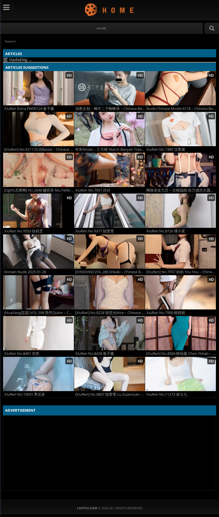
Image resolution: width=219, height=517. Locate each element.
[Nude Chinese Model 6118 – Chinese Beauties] (180, 88)
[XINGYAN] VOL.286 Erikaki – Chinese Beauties (110, 271)
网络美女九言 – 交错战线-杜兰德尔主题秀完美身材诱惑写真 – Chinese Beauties (181, 190)
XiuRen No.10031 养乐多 (24, 394)
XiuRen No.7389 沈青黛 (165, 149)
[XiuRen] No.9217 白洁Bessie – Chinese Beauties (39, 149)
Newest (10, 41)
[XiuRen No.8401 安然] (38, 333)
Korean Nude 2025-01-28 (25, 271)
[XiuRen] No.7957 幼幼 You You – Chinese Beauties (181, 271)
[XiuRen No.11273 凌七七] (180, 374)
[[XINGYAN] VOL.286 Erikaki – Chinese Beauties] (109, 251)
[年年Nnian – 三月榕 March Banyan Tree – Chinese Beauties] (109, 129)
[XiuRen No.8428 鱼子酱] (109, 333)
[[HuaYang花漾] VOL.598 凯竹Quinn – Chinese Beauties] (38, 292)
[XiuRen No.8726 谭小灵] (180, 211)
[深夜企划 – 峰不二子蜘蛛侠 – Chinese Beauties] (109, 88)
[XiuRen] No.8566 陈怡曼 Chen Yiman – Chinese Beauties (181, 353)
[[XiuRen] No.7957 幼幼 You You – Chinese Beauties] (180, 251)
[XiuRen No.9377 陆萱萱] (109, 211)
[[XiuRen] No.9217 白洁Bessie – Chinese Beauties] (38, 129)
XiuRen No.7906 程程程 (165, 312)
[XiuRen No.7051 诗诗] (109, 170)
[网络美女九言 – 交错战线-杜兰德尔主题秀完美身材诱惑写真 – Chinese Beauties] (180, 170)
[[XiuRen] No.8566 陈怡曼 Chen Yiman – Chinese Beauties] (180, 333)
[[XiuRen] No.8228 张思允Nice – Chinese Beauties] (109, 292)
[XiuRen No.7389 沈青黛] (180, 129)
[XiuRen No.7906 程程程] (180, 292)
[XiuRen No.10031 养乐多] (38, 374)
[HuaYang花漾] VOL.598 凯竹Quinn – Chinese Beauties (39, 312)
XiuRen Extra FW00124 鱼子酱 (29, 108)
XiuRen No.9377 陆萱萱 (94, 231)
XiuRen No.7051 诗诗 (92, 190)
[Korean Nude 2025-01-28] (38, 251)
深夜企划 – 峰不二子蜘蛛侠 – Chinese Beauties (110, 108)
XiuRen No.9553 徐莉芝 (23, 231)
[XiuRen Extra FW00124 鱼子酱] (38, 88)
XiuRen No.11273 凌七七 (166, 394)
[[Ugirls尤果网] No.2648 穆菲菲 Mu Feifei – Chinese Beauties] (38, 170)
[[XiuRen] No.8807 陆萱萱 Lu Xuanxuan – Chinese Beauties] (109, 374)
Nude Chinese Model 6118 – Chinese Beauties (181, 108)
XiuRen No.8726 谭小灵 (165, 231)
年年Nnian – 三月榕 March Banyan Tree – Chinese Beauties (110, 149)
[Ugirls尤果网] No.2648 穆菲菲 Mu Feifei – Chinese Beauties (39, 190)
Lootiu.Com (109, 9)
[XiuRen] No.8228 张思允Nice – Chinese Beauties (110, 312)
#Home (101, 28)
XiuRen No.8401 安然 (21, 353)
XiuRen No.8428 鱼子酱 (94, 353)
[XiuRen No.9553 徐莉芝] (38, 211)
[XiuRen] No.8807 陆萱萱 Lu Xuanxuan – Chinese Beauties (110, 394)
